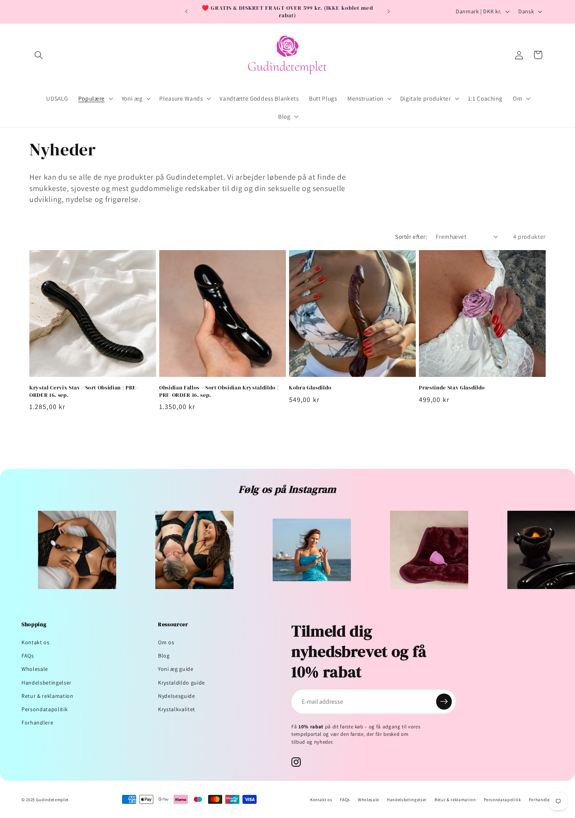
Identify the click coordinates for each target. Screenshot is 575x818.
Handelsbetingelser (47, 682)
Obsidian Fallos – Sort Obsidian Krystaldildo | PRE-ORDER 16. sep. (219, 391)
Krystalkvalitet (176, 709)
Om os (166, 642)
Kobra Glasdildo (310, 387)
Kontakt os (36, 642)
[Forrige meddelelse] (186, 12)
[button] (38, 54)
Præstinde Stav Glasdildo (452, 387)
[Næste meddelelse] (388, 12)
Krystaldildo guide (181, 682)
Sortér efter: (411, 236)
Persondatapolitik (45, 709)
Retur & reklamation (48, 695)
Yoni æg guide (176, 668)
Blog (164, 655)
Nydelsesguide (176, 695)
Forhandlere (37, 722)
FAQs (28, 655)
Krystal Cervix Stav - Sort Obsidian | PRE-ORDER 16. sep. (83, 391)
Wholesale (35, 668)
